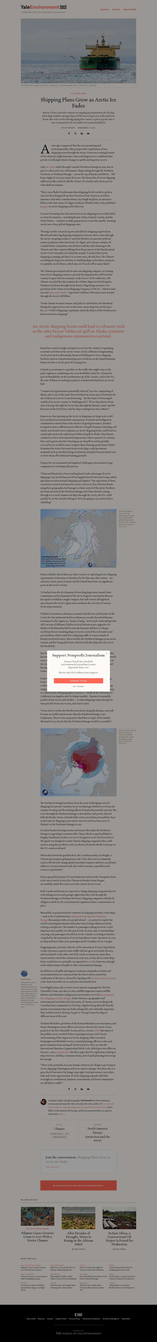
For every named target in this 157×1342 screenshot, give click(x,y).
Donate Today (78, 681)
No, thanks (78, 686)
